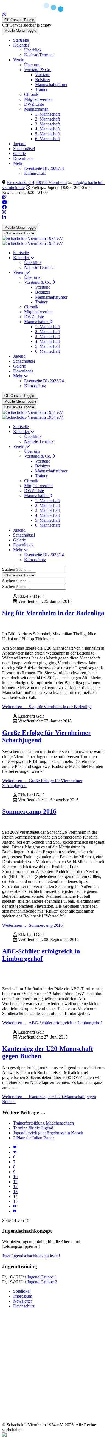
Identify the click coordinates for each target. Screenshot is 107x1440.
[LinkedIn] (4, 217)
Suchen (8, 569)
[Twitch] (4, 197)
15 (15, 1201)
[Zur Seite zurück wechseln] (14, 1152)
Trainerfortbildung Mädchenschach (43, 1123)
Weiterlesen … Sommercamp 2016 (32, 925)
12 (15, 1186)
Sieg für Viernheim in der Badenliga (53, 612)
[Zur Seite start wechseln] (14, 1147)
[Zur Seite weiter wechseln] (14, 1206)
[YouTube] (4, 202)
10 (15, 1176)
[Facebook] (4, 207)
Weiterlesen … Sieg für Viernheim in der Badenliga (46, 706)
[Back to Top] (4, 14)
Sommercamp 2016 (29, 811)
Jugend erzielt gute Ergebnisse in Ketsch (48, 1133)
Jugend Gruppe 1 (42, 1277)
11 (15, 1181)
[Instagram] (4, 212)
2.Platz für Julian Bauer (33, 1137)
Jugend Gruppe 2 (42, 1282)
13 (15, 1191)
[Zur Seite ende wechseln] (14, 1211)
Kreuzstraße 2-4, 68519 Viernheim (37, 182)
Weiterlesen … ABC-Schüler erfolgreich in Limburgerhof (52, 1022)
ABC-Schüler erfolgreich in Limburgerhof (41, 955)
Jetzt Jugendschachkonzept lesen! (31, 1255)
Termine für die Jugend (33, 1128)
